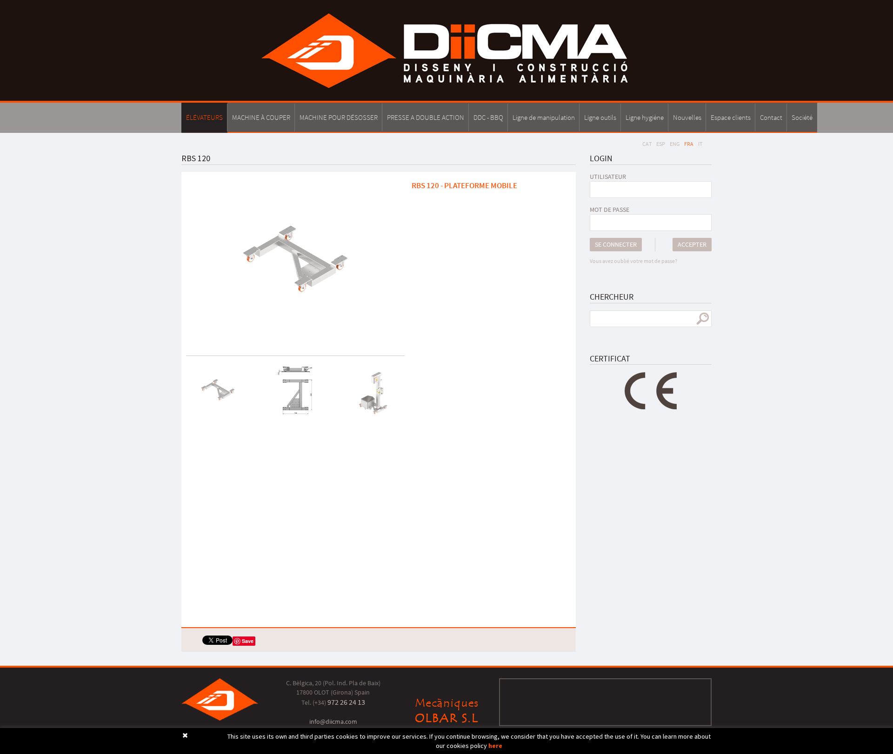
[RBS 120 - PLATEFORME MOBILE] (295, 260)
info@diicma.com (333, 721)
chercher (702, 319)
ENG (675, 143)
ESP (660, 143)
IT (700, 143)
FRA (688, 143)
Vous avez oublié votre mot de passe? (633, 260)
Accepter (692, 244)
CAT (647, 143)
